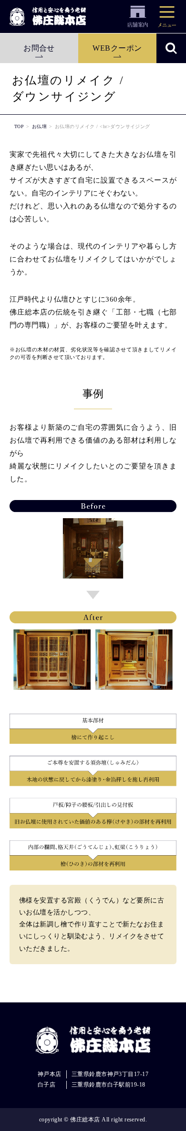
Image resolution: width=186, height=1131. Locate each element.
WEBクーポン (117, 48)
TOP (19, 126)
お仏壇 (39, 126)
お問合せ (39, 48)
